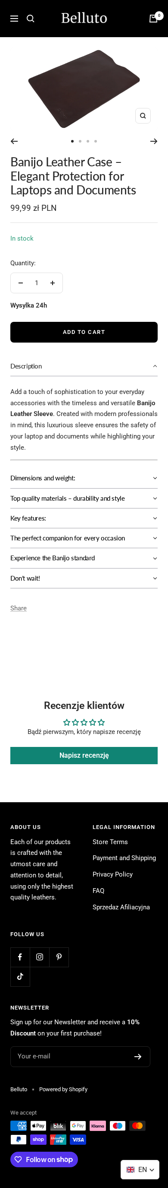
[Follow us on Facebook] (20, 957)
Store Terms (110, 842)
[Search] (30, 18)
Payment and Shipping (124, 858)
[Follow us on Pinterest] (58, 957)
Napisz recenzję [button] (84, 755)
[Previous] (14, 141)
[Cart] (153, 18)
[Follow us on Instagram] (39, 957)
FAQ (98, 891)
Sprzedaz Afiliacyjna (121, 907)
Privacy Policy (113, 874)
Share (18, 608)
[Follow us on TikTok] (20, 976)
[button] (84, 366)
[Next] (154, 141)
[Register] (138, 1057)
